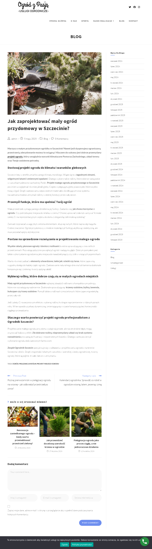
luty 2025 (115, 158)
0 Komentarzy (61, 138)
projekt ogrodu (15, 156)
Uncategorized (117, 263)
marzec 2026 (116, 88)
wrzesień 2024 (117, 185)
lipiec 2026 (115, 66)
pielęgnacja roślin (27, 364)
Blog (46, 138)
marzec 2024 (116, 218)
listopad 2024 (116, 174)
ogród (15, 364)
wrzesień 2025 (117, 120)
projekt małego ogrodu (48, 364)
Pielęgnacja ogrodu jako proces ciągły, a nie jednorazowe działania (86, 443)
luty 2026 (115, 93)
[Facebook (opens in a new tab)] (134, 7)
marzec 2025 (116, 153)
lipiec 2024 (115, 196)
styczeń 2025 (116, 164)
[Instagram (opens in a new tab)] (139, 7)
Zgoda (65, 544)
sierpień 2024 (116, 191)
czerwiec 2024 (117, 202)
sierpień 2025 (116, 126)
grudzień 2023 (117, 234)
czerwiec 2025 (117, 137)
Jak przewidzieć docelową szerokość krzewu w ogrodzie (54, 443)
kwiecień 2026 (117, 83)
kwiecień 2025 (117, 147)
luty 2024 (115, 223)
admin (14, 138)
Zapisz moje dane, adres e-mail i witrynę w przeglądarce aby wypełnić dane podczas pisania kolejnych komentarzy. (50, 512)
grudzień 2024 (117, 169)
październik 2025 (118, 115)
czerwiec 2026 (117, 72)
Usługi (113, 268)
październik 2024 (118, 180)
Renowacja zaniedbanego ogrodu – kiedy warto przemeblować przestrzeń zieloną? (22, 437)
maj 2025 (115, 142)
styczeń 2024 (116, 229)
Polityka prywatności (82, 544)
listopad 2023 (116, 239)
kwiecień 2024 (117, 212)
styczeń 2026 (116, 99)
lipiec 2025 (115, 131)
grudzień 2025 (117, 104)
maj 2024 (115, 207)
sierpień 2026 (116, 61)
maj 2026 (115, 77)
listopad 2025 (116, 110)
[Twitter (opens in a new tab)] (130, 7)
